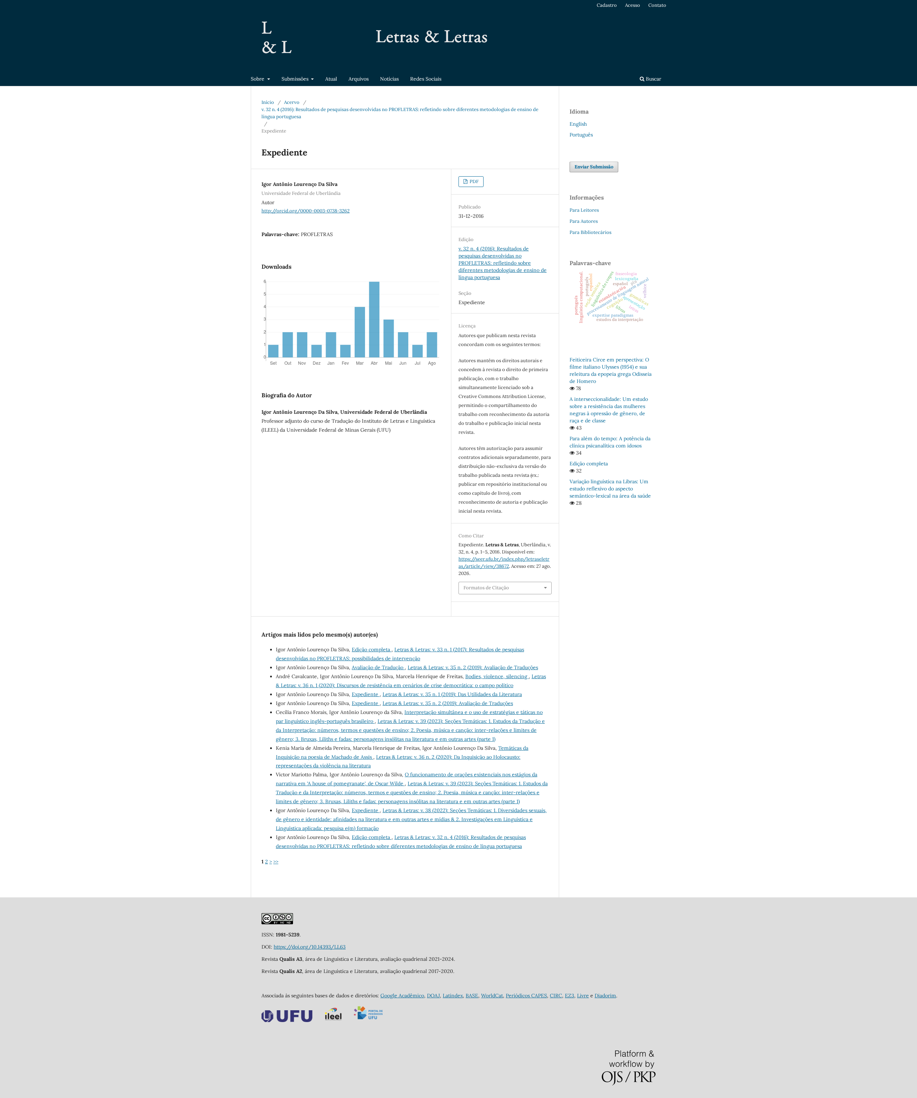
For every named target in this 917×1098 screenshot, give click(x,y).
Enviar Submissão (594, 167)
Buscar (652, 79)
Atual (331, 79)
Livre (583, 995)
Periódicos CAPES (526, 995)
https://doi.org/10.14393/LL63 (310, 947)
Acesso (632, 5)
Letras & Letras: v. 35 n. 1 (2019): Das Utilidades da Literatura (452, 694)
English (578, 124)
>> (275, 861)
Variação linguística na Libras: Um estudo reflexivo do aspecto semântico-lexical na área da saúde (610, 488)
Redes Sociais (425, 79)
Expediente (366, 694)
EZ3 (569, 995)
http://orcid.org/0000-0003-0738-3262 (305, 211)
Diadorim (605, 995)
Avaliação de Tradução (378, 667)
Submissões (296, 79)
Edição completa (372, 649)
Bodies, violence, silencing (497, 676)
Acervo (291, 102)
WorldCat (492, 995)
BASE (472, 995)
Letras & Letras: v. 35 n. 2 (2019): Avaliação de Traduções (473, 667)
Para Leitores (584, 210)
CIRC (556, 995)
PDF (474, 181)
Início (267, 102)
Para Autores (584, 221)
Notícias (389, 79)
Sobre (258, 79)
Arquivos (359, 79)
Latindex (453, 995)
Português (581, 134)
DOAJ (433, 995)
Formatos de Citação (486, 588)
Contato (657, 5)
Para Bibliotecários (590, 232)
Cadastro (607, 5)
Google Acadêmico (402, 995)
